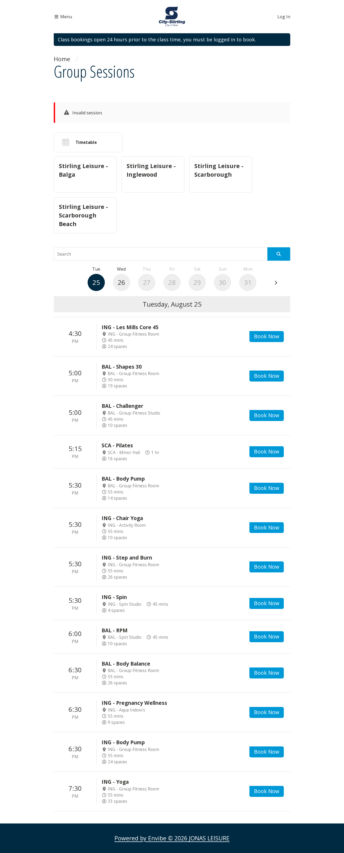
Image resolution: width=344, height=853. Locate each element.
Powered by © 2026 (172, 838)
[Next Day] (275, 283)
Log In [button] (283, 17)
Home (62, 59)
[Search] (278, 254)
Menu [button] (65, 17)
